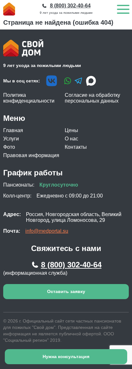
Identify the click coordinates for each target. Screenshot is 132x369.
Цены (71, 130)
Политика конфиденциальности (28, 98)
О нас (71, 138)
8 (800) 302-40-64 (71, 264)
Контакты (76, 147)
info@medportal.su (46, 231)
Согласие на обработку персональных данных (92, 98)
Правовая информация (31, 155)
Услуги (11, 138)
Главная (13, 130)
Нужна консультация (66, 356)
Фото (9, 147)
